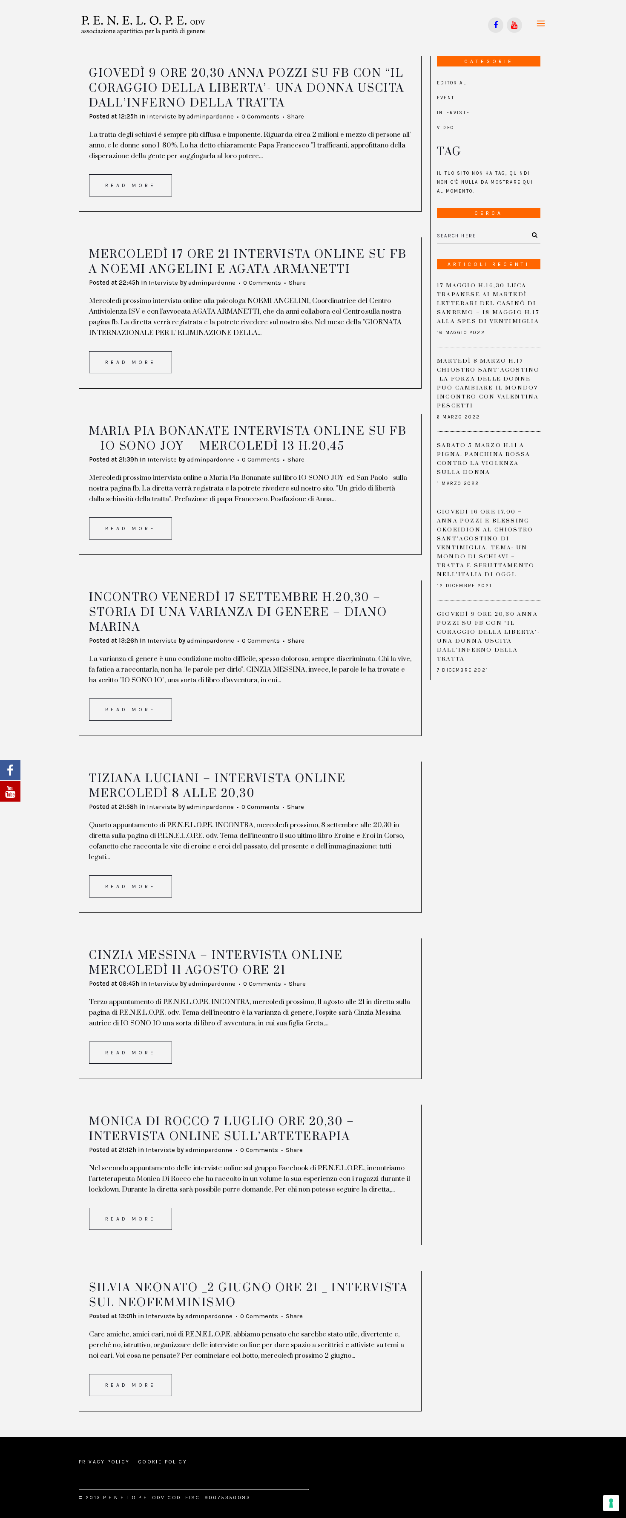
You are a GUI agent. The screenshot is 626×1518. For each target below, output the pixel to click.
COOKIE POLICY (162, 1462)
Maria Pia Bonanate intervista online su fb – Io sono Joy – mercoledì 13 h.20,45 (248, 438)
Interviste (161, 116)
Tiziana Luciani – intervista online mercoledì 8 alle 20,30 (217, 786)
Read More (130, 185)
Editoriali (452, 83)
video (445, 127)
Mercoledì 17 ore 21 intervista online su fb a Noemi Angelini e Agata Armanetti (248, 262)
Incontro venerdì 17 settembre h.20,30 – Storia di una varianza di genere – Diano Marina (238, 612)
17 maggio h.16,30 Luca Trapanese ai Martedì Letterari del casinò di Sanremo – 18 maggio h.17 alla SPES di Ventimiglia (488, 303)
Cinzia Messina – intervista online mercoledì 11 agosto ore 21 (216, 963)
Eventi (447, 98)
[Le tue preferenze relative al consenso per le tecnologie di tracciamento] (611, 1503)
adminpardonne (210, 116)
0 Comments (260, 116)
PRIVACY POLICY (104, 1462)
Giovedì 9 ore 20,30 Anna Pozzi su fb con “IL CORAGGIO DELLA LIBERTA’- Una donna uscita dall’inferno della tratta (247, 88)
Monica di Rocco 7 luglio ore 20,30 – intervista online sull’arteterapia (221, 1129)
